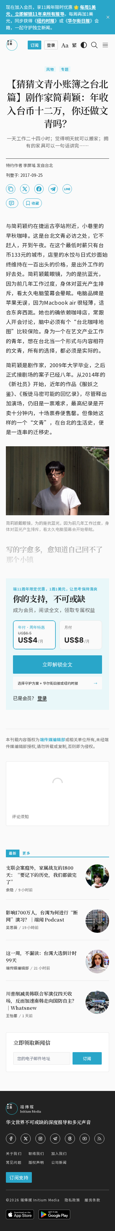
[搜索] (94, 45)
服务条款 (92, 1199)
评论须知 (20, 816)
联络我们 (36, 1153)
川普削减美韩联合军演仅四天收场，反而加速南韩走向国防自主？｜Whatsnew (41, 1000)
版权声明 (36, 1162)
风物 (50, 69)
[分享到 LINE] (67, 189)
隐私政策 (72, 1199)
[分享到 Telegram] (53, 189)
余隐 (10, 890)
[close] (108, 17)
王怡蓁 (11, 1015)
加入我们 (59, 1153)
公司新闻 (59, 1162)
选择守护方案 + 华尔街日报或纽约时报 (48, 683)
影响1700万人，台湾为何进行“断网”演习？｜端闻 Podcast (42, 916)
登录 (42, 698)
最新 (13, 853)
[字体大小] (64, 45)
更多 (26, 853)
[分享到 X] (24, 189)
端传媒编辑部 (52, 739)
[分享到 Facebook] (39, 189)
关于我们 (14, 1153)
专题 (65, 69)
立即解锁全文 (57, 664)
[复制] (10, 189)
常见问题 (14, 1162)
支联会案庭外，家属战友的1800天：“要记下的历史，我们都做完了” (41, 874)
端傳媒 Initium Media (40, 1199)
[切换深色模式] (83, 45)
